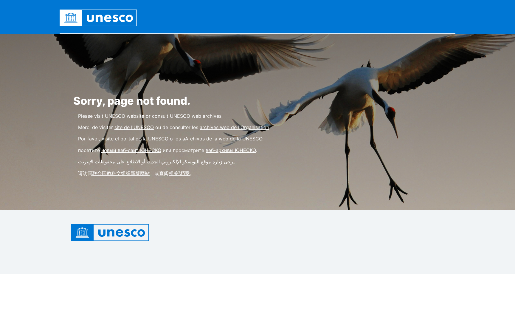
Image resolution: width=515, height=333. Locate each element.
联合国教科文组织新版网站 (121, 173)
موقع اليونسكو (196, 162)
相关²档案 (179, 173)
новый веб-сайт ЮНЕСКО (131, 150)
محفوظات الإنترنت (96, 162)
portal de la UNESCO (144, 139)
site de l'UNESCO (134, 127)
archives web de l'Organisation (234, 127)
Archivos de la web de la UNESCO (223, 139)
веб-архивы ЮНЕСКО (231, 150)
